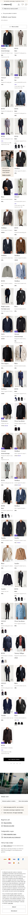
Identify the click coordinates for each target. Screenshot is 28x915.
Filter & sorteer (15, 26)
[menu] (2, 4)
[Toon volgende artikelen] (20, 763)
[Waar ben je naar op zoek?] (3, 8)
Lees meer (10, 903)
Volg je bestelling (7, 823)
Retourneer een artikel (9, 826)
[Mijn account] (19, 4)
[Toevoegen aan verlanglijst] (12, 45)
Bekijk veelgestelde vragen (10, 834)
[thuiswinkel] (18, 863)
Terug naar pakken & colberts (10, 13)
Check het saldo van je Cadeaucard (12, 837)
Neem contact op (8, 845)
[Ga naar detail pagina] (24, 146)
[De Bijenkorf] (8, 4)
